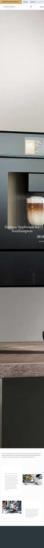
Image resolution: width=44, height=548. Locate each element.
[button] (31, 7)
